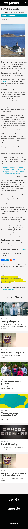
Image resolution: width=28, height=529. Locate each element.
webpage (11, 255)
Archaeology (4, 277)
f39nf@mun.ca (8, 268)
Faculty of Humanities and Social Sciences (10, 279)
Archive (14, 518)
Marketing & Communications (14, 521)
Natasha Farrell (7, 22)
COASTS (5, 81)
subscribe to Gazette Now (7, 289)
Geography (3, 281)
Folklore (21, 279)
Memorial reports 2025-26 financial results (13, 474)
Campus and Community (12, 277)
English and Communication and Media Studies (11, 278)
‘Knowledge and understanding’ (9, 414)
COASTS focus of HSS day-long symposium (12, 12)
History (8, 281)
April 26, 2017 (5, 19)
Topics (2, 275)
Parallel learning (9, 444)
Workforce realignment (13, 352)
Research (12, 281)
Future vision (10, 8)
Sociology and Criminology (20, 281)
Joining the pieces (10, 321)
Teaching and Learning (6, 282)
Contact (14, 519)
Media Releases (14, 523)
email (23, 249)
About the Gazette (14, 516)
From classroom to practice (11, 383)
